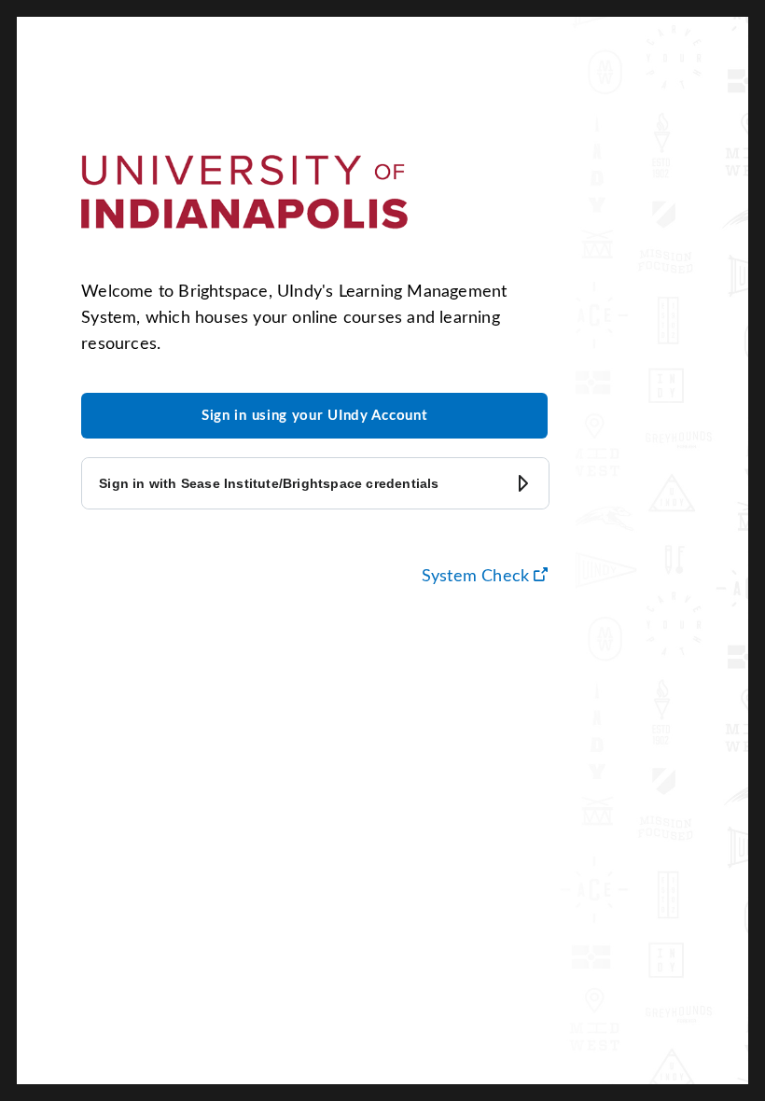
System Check (485, 576)
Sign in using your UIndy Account (314, 416)
